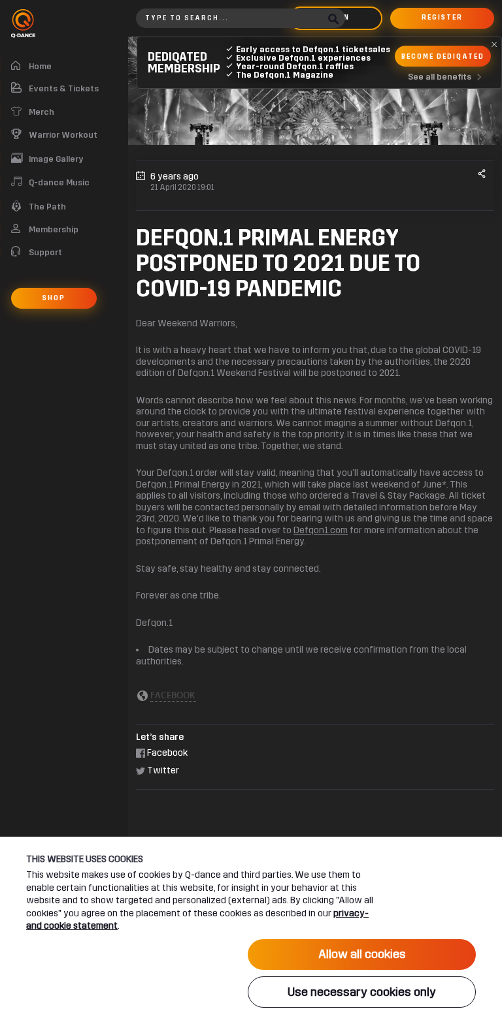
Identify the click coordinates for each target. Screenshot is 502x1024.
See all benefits (439, 77)
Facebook (166, 753)
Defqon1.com (320, 530)
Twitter (162, 771)
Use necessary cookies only (362, 992)
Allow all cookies (362, 954)
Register (442, 18)
